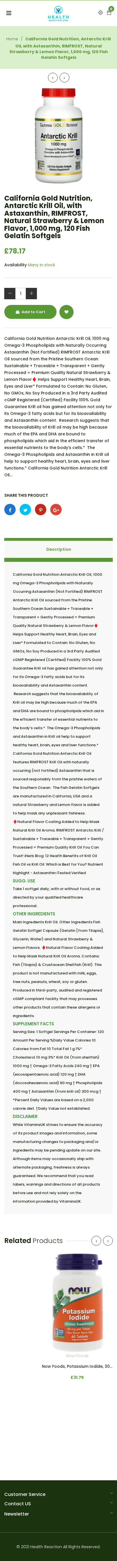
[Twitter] (25, 509)
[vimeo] (40, 509)
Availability (15, 265)
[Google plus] (56, 509)
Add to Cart (33, 312)
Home (12, 39)
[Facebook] (10, 509)
